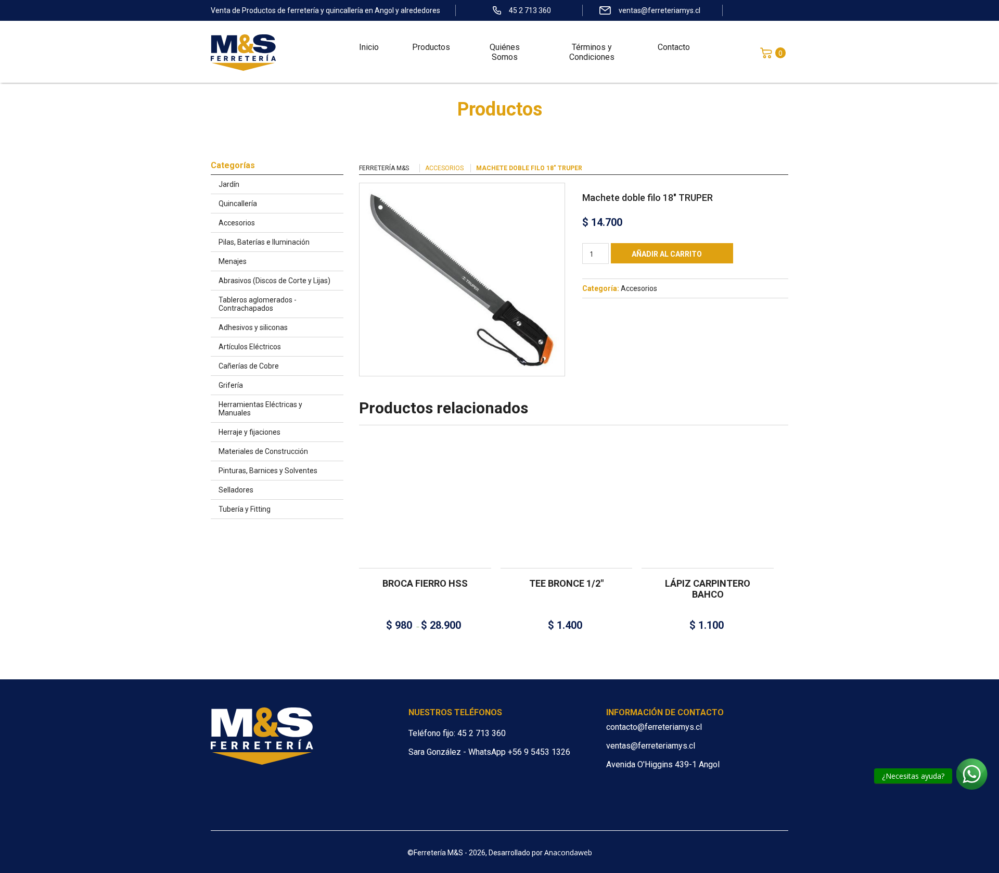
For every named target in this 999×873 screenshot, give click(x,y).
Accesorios (444, 168)
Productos (431, 47)
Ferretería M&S (384, 168)
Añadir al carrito (667, 254)
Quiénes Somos (505, 52)
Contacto (674, 47)
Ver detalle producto (424, 533)
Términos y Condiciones (591, 52)
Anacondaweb (568, 852)
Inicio (369, 47)
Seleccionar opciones (421, 494)
